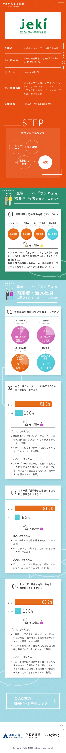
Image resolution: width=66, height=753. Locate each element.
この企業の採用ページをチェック (31, 701)
